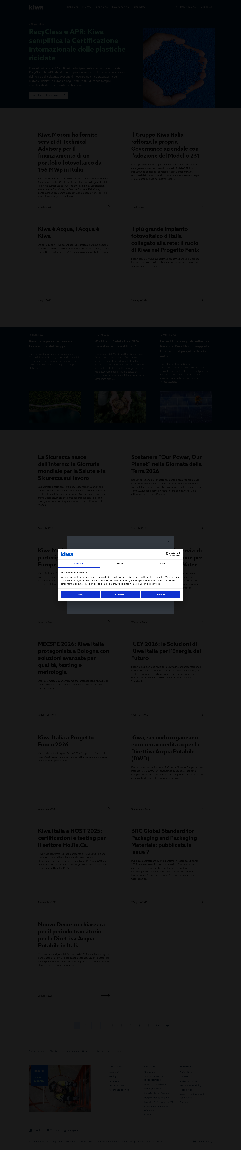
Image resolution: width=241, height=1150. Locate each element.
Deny (80, 594)
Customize (119, 594)
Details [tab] (120, 563)
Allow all (160, 594)
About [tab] (162, 563)
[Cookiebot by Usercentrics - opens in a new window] (168, 554)
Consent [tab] (78, 563)
